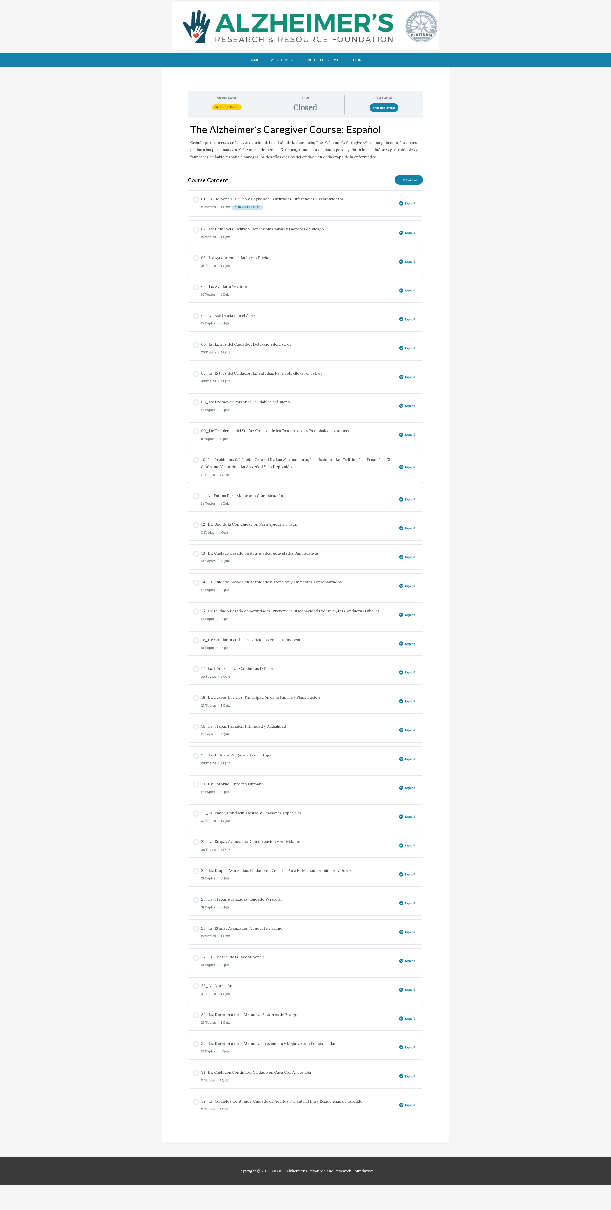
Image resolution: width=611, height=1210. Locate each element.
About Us (279, 60)
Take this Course (384, 108)
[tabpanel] (305, 145)
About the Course (322, 60)
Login (356, 60)
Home (254, 60)
